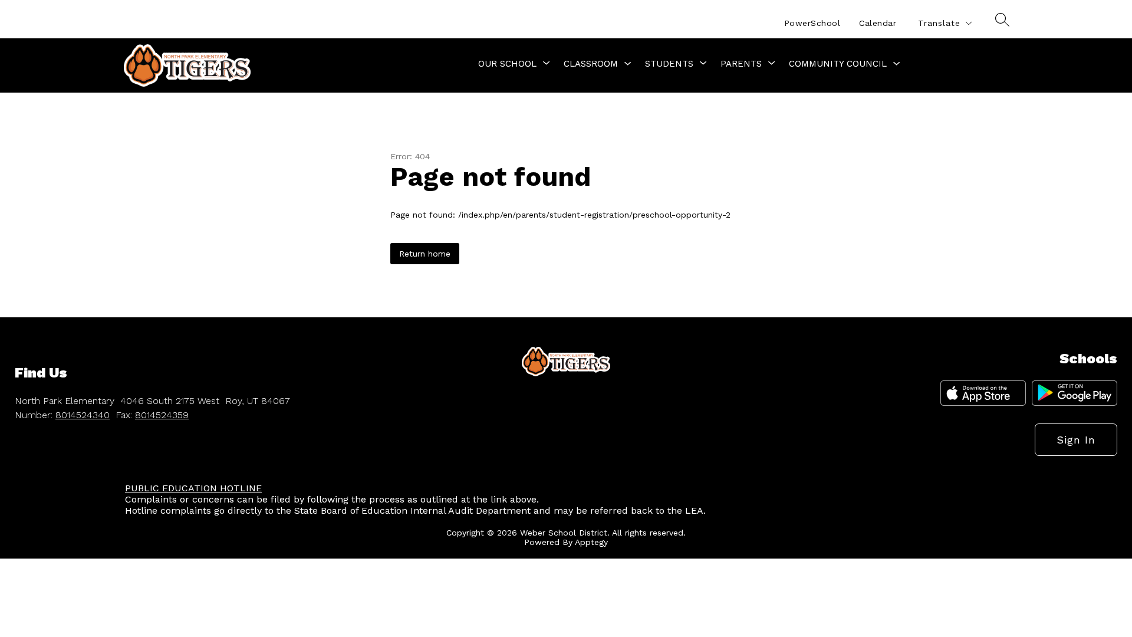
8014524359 (162, 415)
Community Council (838, 63)
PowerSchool (812, 23)
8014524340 (82, 415)
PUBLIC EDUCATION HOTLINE (193, 488)
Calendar (877, 23)
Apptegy (591, 542)
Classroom (591, 63)
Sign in (1076, 440)
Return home (424, 253)
